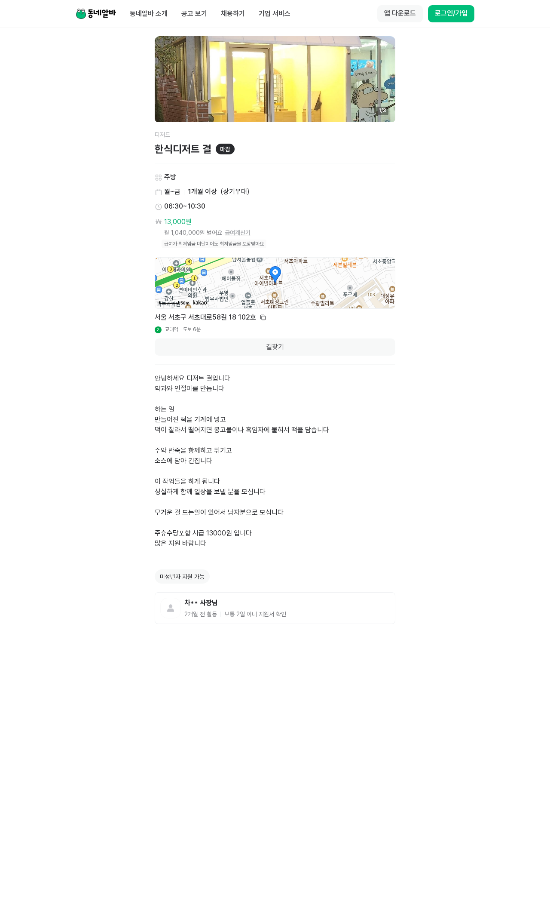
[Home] (96, 14)
